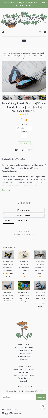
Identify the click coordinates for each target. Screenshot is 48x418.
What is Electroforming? (24, 347)
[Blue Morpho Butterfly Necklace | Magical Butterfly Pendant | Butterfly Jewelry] (24, 285)
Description (5, 159)
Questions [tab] (21, 221)
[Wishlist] (40, 32)
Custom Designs (24, 378)
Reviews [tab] (7, 221)
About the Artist (24, 344)
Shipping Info (13, 159)
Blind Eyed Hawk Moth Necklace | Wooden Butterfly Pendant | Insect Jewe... (40, 267)
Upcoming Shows (24, 353)
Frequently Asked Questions (24, 369)
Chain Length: (24, 124)
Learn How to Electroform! (24, 350)
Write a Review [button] (25, 210)
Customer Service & (24, 366)
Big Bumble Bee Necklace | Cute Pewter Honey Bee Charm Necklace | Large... (24, 267)
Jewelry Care (21, 159)
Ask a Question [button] (25, 215)
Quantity (24, 132)
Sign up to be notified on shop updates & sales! (24, 391)
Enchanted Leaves (11, 409)
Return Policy (24, 372)
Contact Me (24, 381)
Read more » (6, 190)
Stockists (24, 359)
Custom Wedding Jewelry (24, 375)
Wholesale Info (24, 356)
